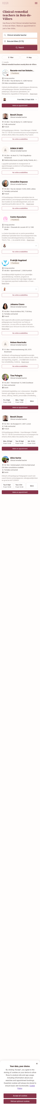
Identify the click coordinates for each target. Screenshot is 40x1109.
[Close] (37, 1063)
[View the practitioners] (20, 245)
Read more (33, 94)
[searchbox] (20, 35)
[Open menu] (36, 3)
